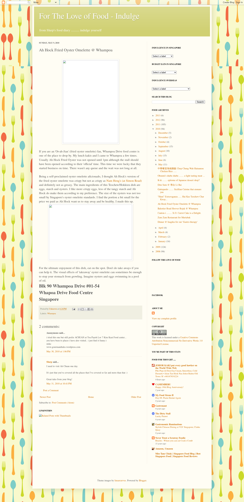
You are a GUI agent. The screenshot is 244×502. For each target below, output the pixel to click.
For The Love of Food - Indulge (89, 15)
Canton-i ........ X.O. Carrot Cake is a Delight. (179, 212)
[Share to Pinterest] (92, 309)
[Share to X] (85, 309)
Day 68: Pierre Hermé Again (168, 397)
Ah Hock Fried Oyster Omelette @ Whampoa (179, 203)
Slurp (49, 362)
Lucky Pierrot (161, 416)
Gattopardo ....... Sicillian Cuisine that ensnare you (179, 191)
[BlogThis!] (82, 309)
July (160, 155)
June (160, 159)
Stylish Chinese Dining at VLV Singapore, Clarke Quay (177, 428)
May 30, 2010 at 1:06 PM (58, 351)
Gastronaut (161, 405)
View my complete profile (164, 318)
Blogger (142, 480)
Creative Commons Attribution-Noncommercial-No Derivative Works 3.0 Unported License (177, 340)
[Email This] (79, 309)
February (162, 236)
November (163, 137)
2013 (158, 115)
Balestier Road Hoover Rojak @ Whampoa (178, 208)
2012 (158, 119)
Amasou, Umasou (164, 448)
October (162, 141)
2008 (158, 251)
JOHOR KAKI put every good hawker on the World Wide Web (176, 367)
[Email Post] (73, 308)
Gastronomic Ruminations (168, 424)
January (162, 241)
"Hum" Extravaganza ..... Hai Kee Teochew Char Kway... (181, 198)
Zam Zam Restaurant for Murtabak (174, 217)
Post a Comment (51, 390)
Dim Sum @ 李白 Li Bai (170, 184)
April (161, 227)
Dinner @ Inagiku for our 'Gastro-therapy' (178, 221)
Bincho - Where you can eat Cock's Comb (174, 440)
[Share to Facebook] (88, 309)
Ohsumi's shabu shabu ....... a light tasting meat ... (181, 175)
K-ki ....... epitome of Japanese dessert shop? (179, 180)
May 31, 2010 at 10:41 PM (59, 383)
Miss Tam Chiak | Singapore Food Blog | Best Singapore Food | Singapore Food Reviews (178, 455)
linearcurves (120, 480)
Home (91, 396)
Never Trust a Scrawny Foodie (170, 438)
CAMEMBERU (163, 384)
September (163, 146)
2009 (158, 246)
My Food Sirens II (164, 395)
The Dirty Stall (162, 413)
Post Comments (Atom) (63, 402)
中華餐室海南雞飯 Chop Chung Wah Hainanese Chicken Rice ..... (181, 170)
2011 (158, 124)
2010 (158, 128)
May (160, 164)
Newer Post (45, 396)
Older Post (136, 396)
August (162, 150)
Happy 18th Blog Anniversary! (169, 387)
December (163, 132)
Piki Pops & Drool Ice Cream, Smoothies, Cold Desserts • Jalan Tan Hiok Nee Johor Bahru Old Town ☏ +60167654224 (176, 373)
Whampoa (51, 313)
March (161, 232)
